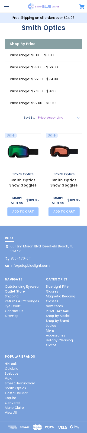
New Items (54, 306)
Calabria (11, 368)
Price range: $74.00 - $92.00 (34, 91)
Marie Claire (14, 407)
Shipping (12, 296)
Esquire (10, 398)
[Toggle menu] (6, 6)
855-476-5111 (21, 258)
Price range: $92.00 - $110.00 (34, 102)
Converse (12, 402)
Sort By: (29, 117)
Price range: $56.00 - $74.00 (34, 79)
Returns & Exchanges (22, 301)
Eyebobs (11, 373)
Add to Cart (23, 211)
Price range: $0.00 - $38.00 (32, 55)
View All (11, 412)
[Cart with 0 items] (82, 7)
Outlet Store (15, 291)
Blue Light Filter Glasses (58, 289)
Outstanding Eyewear (22, 286)
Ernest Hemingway (20, 383)
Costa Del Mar (16, 393)
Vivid (8, 378)
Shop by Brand (57, 320)
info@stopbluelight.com (30, 265)
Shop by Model (58, 315)
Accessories (55, 335)
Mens (50, 330)
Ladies (51, 325)
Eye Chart (13, 306)
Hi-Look (11, 363)
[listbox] (59, 117)
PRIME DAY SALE (58, 311)
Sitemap (12, 315)
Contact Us (14, 311)
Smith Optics (15, 388)
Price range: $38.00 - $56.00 (34, 67)
